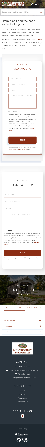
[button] (41, 12)
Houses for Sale (9, 321)
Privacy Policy (12, 149)
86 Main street (24, 376)
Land (6, 332)
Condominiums (9, 326)
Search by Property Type (14, 308)
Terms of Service (22, 149)
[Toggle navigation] (41, 4)
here (40, 40)
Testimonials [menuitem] (22, 402)
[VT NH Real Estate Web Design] (22, 440)
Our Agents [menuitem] (22, 398)
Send (22, 140)
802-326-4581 (32, 4)
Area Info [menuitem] (22, 395)
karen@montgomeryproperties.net (24, 371)
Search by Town (34, 308)
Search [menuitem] (22, 391)
